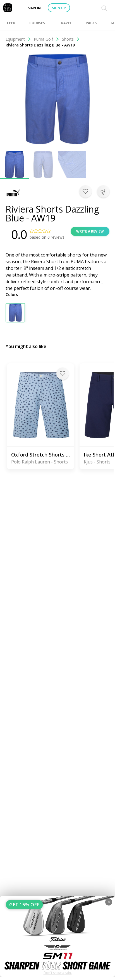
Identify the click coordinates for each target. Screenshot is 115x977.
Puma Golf (43, 39)
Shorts (68, 39)
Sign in (34, 8)
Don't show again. (58, 972)
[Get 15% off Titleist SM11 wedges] (57, 936)
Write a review (90, 231)
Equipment (15, 39)
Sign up (59, 8)
